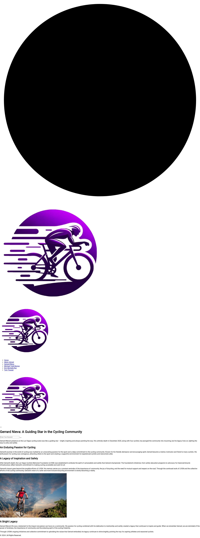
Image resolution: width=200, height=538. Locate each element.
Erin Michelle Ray (10, 368)
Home (6, 360)
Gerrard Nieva (9, 364)
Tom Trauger (9, 370)
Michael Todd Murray (12, 366)
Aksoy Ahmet (9, 362)
